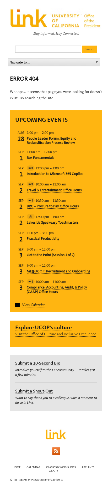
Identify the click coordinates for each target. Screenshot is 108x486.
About (53, 471)
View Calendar (33, 304)
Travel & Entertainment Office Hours (54, 190)
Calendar (33, 467)
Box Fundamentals (40, 157)
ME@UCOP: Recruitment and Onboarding (58, 271)
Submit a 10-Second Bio (37, 363)
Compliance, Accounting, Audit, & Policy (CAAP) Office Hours (57, 289)
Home (17, 467)
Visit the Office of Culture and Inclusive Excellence (55, 334)
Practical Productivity (43, 238)
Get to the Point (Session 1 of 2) (50, 255)
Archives (88, 467)
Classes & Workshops (61, 467)
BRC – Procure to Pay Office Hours (53, 206)
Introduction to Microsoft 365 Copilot (55, 173)
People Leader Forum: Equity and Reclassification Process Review (51, 140)
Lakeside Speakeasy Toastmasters (53, 222)
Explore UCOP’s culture (43, 327)
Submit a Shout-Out (34, 391)
